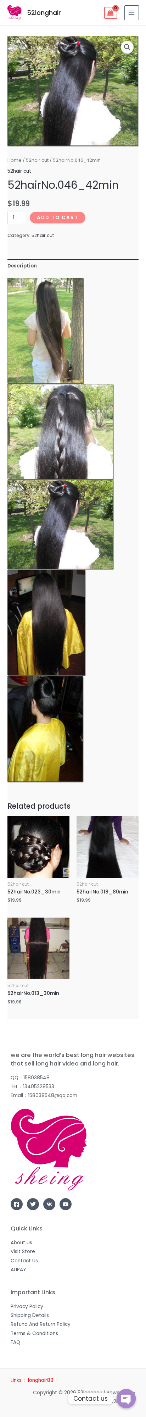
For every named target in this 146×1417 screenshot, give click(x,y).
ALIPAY (18, 1269)
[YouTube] (66, 1204)
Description (22, 265)
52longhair (44, 12)
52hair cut (37, 160)
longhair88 (41, 1380)
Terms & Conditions (34, 1333)
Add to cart (57, 217)
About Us (21, 1242)
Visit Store (23, 1251)
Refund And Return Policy (41, 1324)
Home (14, 160)
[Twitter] (33, 1204)
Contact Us (24, 1260)
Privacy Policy (27, 1306)
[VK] (49, 1204)
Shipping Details (30, 1315)
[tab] (73, 266)
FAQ (15, 1342)
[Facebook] (17, 1204)
